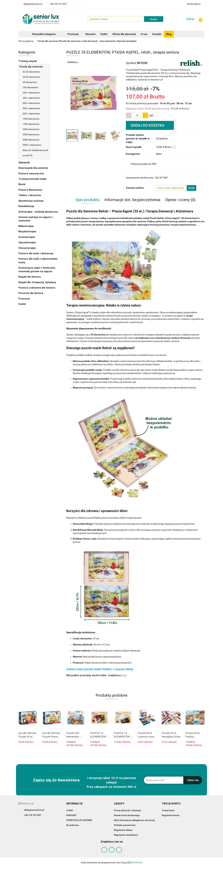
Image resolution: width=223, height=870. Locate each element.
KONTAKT (71, 815)
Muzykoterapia (27, 231)
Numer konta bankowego (127, 815)
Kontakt (156, 34)
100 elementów (30, 87)
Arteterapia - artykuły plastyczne (38, 211)
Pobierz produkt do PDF (143, 164)
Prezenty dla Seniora (31, 293)
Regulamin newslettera (126, 835)
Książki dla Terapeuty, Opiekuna (37, 282)
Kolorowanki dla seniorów (33, 167)
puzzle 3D (27, 155)
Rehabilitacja (26, 206)
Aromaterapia (26, 237)
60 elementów (30, 82)
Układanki (24, 162)
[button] (74, 803)
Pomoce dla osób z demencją (36, 253)
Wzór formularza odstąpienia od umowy (134, 820)
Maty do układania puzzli (35, 150)
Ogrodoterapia (27, 242)
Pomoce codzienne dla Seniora (36, 287)
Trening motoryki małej (32, 178)
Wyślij (191, 188)
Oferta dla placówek (124, 34)
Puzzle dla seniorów (31, 66)
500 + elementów (31, 108)
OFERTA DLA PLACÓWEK (79, 820)
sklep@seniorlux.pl (34, 810)
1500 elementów (31, 124)
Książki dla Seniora (29, 276)
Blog (168, 34)
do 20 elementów (31, 71)
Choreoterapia (27, 248)
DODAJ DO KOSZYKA (148, 125)
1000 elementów (31, 118)
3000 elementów (31, 134)
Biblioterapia (26, 226)
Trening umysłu (28, 61)
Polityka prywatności (124, 825)
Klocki (22, 184)
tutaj (124, 675)
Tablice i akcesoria (29, 195)
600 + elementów (31, 113)
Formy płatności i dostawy (127, 810)
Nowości (91, 34)
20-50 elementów (31, 77)
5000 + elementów (32, 145)
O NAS (69, 810)
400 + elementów (31, 103)
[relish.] (191, 62)
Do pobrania (72, 825)
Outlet (103, 34)
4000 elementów (31, 139)
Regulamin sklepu (123, 830)
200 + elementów (31, 92)
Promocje (73, 34)
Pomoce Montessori (30, 189)
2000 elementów (31, 129)
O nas (144, 34)
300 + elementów (31, 98)
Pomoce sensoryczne (31, 173)
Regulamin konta (170, 815)
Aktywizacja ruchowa (31, 200)
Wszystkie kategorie (44, 34)
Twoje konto (168, 810)
